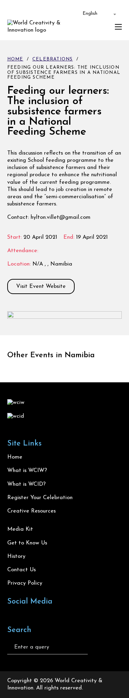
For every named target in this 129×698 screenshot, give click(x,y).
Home (15, 59)
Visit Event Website (41, 286)
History (16, 556)
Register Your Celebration (40, 497)
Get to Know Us (27, 543)
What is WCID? (26, 484)
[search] (98, 647)
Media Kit (20, 529)
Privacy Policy (24, 583)
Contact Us (21, 570)
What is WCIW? (27, 470)
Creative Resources (31, 511)
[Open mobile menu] (118, 27)
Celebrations (52, 59)
